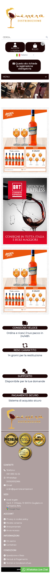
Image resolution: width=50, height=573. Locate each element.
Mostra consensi (14, 523)
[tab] (25, 77)
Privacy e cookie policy (17, 519)
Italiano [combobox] (24, 55)
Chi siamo (11, 541)
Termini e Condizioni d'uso (18, 563)
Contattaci (11, 545)
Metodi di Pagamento (17, 559)
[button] (41, 95)
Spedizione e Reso (15, 555)
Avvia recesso (12, 530)
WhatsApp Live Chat (37, 569)
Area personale (13, 526)
